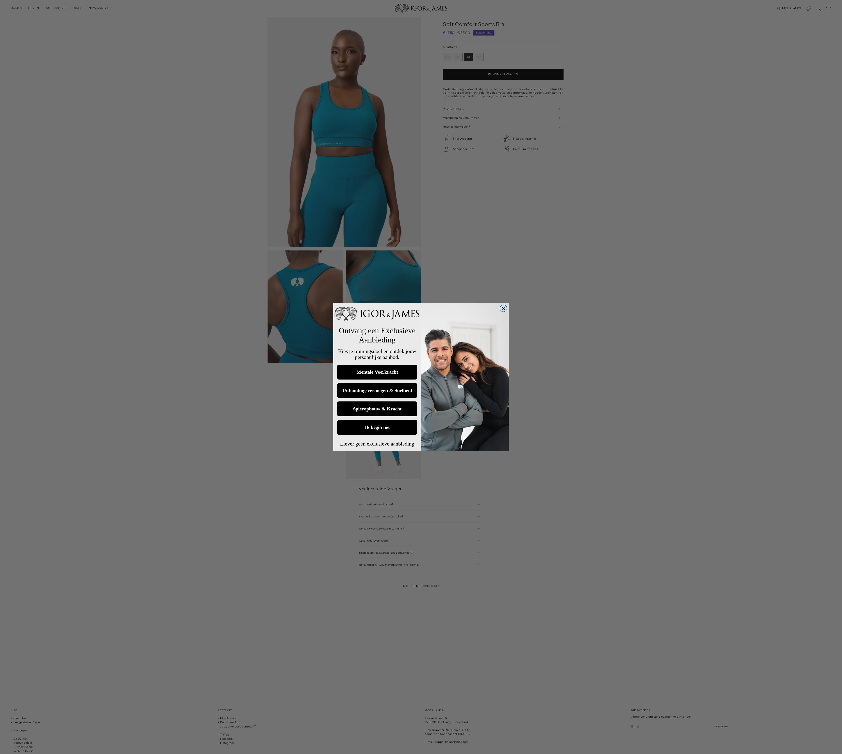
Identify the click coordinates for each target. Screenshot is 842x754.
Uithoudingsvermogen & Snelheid (377, 390)
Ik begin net (377, 427)
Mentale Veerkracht (377, 372)
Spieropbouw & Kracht (377, 409)
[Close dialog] (503, 308)
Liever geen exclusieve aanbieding (377, 444)
